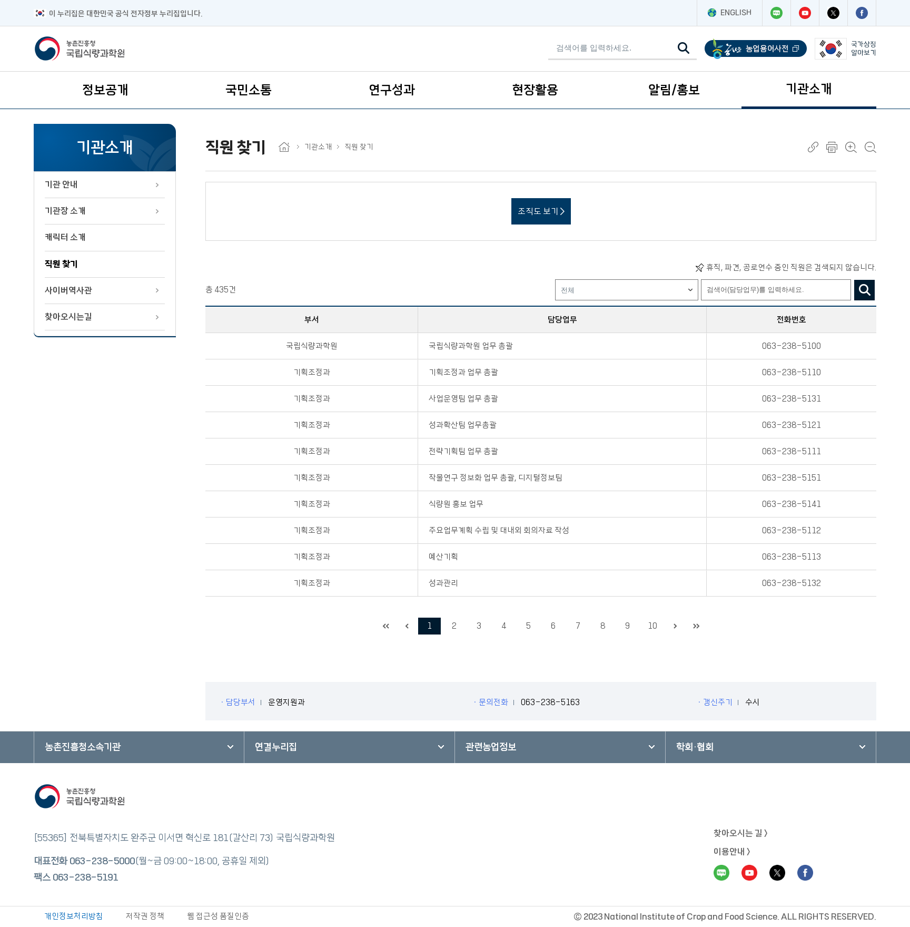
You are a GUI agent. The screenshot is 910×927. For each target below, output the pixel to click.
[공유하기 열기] (813, 147)
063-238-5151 (791, 477)
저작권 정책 (145, 916)
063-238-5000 (102, 861)
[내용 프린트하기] (831, 147)
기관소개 (809, 89)
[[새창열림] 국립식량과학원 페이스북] (861, 13)
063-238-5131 (791, 398)
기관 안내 (61, 184)
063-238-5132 (791, 583)
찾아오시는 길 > (741, 833)
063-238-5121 (791, 425)
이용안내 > (732, 851)
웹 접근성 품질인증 (218, 916)
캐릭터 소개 (65, 237)
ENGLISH (735, 12)
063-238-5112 (791, 530)
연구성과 (392, 90)
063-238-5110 (791, 372)
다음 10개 (675, 626)
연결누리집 (276, 747)
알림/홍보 (674, 90)
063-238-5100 (791, 345)
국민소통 (248, 90)
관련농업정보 (491, 747)
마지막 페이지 (696, 626)
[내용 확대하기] (851, 147)
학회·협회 (695, 747)
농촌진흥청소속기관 (83, 747)
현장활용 (535, 90)
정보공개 (105, 90)
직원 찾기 (61, 264)
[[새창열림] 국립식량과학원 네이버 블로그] (776, 13)
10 (652, 625)
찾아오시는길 (68, 316)
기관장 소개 (65, 211)
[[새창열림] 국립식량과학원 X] (833, 13)
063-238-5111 (791, 451)
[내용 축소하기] (870, 147)
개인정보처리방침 (73, 916)
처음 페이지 (385, 626)
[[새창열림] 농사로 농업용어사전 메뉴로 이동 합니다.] (756, 48)
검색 (864, 290)
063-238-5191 (85, 877)
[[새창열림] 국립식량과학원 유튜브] (804, 13)
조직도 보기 (539, 211)
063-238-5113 (791, 556)
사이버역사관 (68, 290)
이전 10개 (406, 626)
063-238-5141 (791, 504)
